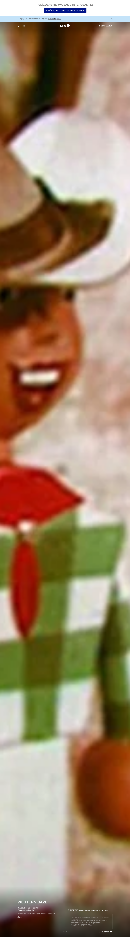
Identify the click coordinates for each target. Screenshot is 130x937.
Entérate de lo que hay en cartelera (65, 10)
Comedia (43, 913)
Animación (22, 913)
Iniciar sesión (105, 26)
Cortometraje (33, 913)
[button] (18, 26)
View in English (54, 19)
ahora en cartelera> (81, 925)
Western (51, 913)
